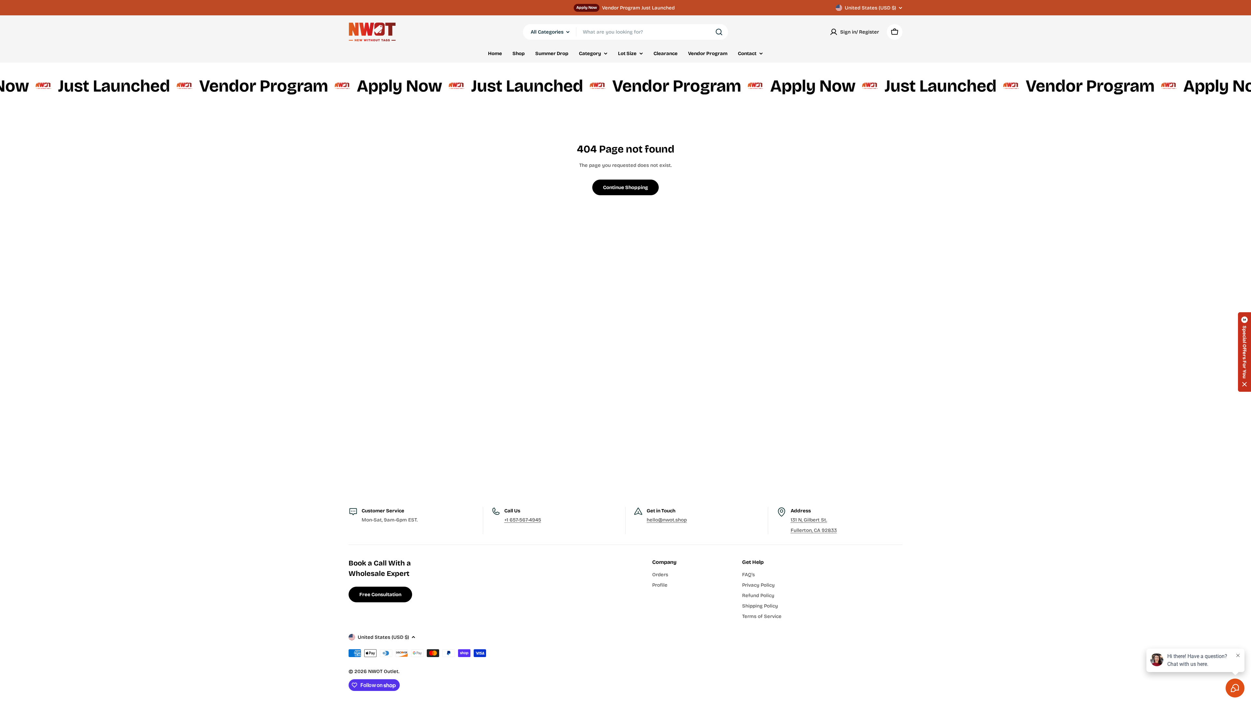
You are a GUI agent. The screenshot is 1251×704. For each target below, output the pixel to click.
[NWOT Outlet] (14, 86)
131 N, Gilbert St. (809, 520)
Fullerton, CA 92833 (814, 530)
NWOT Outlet (383, 671)
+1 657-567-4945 (522, 520)
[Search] (719, 32)
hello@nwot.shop (667, 520)
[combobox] (625, 32)
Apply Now (586, 7)
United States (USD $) (870, 8)
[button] (1244, 352)
